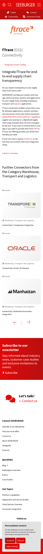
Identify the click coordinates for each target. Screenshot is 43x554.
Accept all (10, 540)
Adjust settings (12, 546)
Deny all (21, 540)
